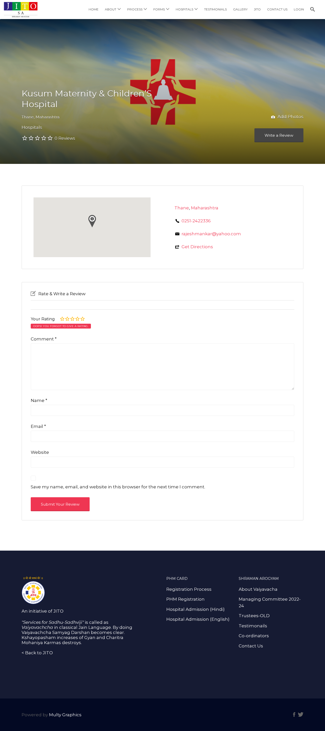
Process (134, 9)
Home (94, 9)
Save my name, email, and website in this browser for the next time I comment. (118, 486)
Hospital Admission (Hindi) (195, 609)
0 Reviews (65, 138)
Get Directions (197, 246)
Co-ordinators (254, 635)
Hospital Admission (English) (198, 619)
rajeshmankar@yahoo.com (211, 233)
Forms (159, 9)
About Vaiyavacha (258, 589)
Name (39, 400)
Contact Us (277, 9)
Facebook (294, 714)
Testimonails (253, 625)
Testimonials (215, 9)
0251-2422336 (196, 220)
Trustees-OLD (254, 615)
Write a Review (279, 135)
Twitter (300, 714)
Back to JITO (39, 652)
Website (40, 452)
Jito (257, 9)
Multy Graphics (65, 714)
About (110, 9)
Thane (28, 117)
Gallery (240, 9)
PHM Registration (185, 599)
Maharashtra (47, 117)
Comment (44, 338)
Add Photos (290, 116)
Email (38, 426)
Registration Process (189, 589)
